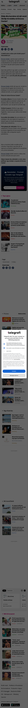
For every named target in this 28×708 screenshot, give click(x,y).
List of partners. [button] (17, 359)
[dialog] (14, 354)
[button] (14, 351)
